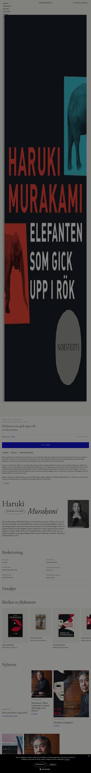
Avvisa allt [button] (53, 764)
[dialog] (45, 386)
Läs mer (67, 759)
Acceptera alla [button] (40, 764)
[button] (45, 769)
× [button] (89, 756)
